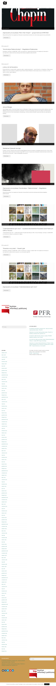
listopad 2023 (4, 417)
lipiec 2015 (4, 637)
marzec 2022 (4, 459)
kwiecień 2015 (4, 644)
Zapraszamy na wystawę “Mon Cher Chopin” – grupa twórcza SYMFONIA (26, 33)
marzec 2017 (4, 593)
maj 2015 (3, 642)
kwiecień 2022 (4, 457)
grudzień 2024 (4, 392)
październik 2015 (5, 631)
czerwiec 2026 (4, 357)
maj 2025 (3, 383)
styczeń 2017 (4, 597)
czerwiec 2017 (4, 586)
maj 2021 (3, 481)
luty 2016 (3, 622)
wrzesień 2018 (4, 553)
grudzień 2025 (4, 370)
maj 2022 (3, 455)
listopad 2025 (4, 372)
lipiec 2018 (4, 557)
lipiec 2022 (4, 450)
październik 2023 (5, 419)
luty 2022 (3, 461)
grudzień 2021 (4, 466)
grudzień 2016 (4, 599)
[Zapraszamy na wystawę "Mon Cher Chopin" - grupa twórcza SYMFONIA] (28, 26)
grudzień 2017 (4, 573)
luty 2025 (3, 390)
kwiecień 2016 (4, 617)
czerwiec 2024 (4, 401)
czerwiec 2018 (4, 559)
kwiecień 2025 (4, 386)
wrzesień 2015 (4, 633)
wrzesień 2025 (4, 377)
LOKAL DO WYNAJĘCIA (10, 67)
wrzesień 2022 (4, 446)
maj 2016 (3, 615)
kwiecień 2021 (4, 484)
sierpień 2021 (4, 475)
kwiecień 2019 (4, 537)
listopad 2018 (4, 548)
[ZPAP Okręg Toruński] (5, 2)
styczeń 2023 (4, 437)
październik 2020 (5, 497)
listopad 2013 (4, 651)
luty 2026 (3, 366)
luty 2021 (3, 488)
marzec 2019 (4, 539)
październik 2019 (5, 524)
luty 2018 (3, 568)
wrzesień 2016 (4, 606)
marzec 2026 (4, 363)
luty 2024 (3, 410)
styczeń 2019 (4, 544)
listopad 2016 (4, 602)
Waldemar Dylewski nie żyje (12, 148)
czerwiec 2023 (4, 426)
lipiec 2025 (4, 379)
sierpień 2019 (4, 528)
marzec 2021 (4, 486)
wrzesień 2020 (4, 499)
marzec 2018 (4, 566)
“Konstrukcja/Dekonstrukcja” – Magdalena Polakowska (20, 49)
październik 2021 (5, 470)
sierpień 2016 (4, 608)
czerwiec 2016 (4, 613)
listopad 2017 (4, 575)
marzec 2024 (4, 408)
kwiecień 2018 (4, 564)
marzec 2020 (4, 513)
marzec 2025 (4, 388)
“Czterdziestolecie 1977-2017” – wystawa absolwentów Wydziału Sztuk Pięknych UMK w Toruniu (28, 229)
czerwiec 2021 (4, 479)
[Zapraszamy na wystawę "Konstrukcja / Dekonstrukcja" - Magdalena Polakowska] (28, 182)
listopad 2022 (4, 441)
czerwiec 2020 (4, 506)
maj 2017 (3, 588)
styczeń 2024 (4, 412)
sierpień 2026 (4, 352)
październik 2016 (5, 604)
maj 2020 (3, 508)
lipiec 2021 (4, 477)
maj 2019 (3, 535)
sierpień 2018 (4, 555)
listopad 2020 (4, 495)
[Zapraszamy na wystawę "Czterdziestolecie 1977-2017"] (28, 280)
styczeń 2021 (4, 490)
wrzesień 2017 (4, 579)
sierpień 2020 (4, 501)
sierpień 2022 (4, 448)
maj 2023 (3, 428)
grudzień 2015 (4, 626)
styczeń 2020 (4, 517)
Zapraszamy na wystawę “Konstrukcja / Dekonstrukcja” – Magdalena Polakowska (24, 189)
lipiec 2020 (4, 504)
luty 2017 (3, 595)
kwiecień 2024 (4, 406)
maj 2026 (3, 359)
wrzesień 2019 (4, 526)
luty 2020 (3, 515)
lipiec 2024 (4, 399)
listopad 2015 (4, 628)
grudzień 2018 (4, 546)
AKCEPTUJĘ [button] (47, 684)
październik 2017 (5, 577)
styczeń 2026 (4, 368)
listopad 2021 (4, 468)
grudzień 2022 (4, 439)
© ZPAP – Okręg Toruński (34, 353)
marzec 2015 (4, 646)
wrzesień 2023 (4, 421)
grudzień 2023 (4, 415)
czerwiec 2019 (4, 533)
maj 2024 (3, 403)
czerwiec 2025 (4, 381)
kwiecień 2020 (4, 510)
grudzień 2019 (4, 519)
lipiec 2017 (4, 584)
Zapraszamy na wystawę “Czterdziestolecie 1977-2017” (20, 287)
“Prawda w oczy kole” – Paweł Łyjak (14, 248)
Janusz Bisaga (7, 107)
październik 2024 (5, 397)
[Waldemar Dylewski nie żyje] (28, 142)
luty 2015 (3, 648)
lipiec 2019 (4, 530)
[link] (3, 13)
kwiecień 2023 (4, 430)
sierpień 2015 (4, 635)
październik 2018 (5, 550)
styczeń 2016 (4, 624)
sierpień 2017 (4, 582)
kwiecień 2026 (4, 361)
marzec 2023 (4, 432)
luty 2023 (3, 435)
